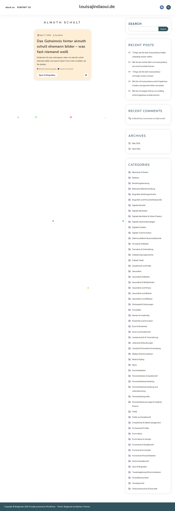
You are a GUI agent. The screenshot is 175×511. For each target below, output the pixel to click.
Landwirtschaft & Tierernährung (145, 337)
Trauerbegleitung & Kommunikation (146, 472)
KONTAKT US (24, 7)
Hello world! (160, 119)
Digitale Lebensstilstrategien (143, 222)
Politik (134, 412)
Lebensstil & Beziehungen (142, 343)
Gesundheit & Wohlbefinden (143, 282)
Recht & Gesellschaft (140, 461)
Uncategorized (138, 483)
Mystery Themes (83, 506)
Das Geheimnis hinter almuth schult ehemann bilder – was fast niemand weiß (61, 46)
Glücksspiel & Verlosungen (142, 304)
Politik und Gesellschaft (141, 417)
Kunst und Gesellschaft (141, 332)
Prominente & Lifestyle (141, 450)
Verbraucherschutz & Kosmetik (144, 489)
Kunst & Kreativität (139, 326)
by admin (59, 35)
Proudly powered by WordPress (42, 506)
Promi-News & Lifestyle (141, 439)
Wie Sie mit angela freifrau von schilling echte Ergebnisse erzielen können (148, 93)
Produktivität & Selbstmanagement (146, 423)
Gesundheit (136, 271)
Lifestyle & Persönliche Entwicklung (146, 348)
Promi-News (137, 434)
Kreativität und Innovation (142, 321)
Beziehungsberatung (140, 183)
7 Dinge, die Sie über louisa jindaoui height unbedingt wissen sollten (149, 55)
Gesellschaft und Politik (141, 266)
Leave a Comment (66, 69)
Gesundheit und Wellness (142, 299)
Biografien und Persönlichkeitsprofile (147, 200)
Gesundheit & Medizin (141, 277)
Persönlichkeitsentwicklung (143, 381)
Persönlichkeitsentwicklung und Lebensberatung (145, 389)
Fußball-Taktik (138, 260)
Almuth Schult (44, 69)
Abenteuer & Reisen (140, 172)
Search (135, 24)
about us (10, 7)
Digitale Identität (138, 205)
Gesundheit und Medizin (142, 293)
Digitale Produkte (139, 227)
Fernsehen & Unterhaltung (142, 249)
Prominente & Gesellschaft (143, 445)
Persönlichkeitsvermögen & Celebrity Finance (147, 404)
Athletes (135, 178)
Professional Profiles (140, 428)
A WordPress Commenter (142, 119)
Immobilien (136, 310)
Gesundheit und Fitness (141, 288)
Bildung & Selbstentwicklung (143, 189)
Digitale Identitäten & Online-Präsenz (147, 216)
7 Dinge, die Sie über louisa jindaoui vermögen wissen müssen (146, 74)
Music (134, 365)
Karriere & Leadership (141, 315)
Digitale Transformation (141, 233)
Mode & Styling (138, 359)
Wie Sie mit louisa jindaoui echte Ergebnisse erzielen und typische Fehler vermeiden (149, 83)
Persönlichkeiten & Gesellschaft (145, 376)
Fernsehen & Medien (140, 244)
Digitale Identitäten (139, 211)
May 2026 (136, 143)
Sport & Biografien (47, 75)
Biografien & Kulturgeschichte (144, 194)
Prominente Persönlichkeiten (144, 456)
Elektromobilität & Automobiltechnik (146, 238)
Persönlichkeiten (139, 370)
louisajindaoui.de (97, 6)
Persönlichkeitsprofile (141, 397)
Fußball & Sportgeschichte (142, 255)
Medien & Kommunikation (142, 354)
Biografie (53, 69)
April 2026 (136, 149)
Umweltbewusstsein (140, 478)
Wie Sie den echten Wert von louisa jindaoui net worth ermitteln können (149, 64)
